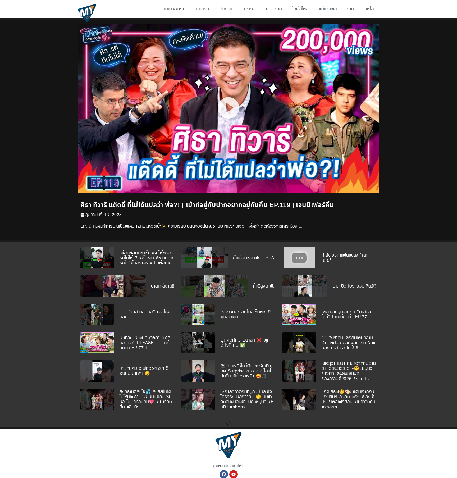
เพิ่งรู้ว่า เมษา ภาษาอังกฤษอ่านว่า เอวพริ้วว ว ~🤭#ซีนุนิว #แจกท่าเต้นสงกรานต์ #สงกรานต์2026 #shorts (349, 371)
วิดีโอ (369, 8)
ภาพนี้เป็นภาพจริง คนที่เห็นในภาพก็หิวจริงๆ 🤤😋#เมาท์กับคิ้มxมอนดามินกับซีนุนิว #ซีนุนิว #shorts (146, 427)
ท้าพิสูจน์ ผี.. (264, 286)
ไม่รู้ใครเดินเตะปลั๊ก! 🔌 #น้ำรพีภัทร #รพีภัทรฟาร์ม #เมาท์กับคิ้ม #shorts (348, 456)
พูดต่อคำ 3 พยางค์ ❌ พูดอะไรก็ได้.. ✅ (245, 342)
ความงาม (274, 8)
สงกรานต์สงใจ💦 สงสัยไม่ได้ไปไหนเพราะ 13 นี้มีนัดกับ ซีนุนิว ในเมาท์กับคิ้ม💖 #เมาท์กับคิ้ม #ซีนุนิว (146, 399)
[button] (228, 108)
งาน (350, 8)
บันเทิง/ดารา (173, 8)
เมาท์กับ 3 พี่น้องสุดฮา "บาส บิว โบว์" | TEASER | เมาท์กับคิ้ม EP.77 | (145, 342)
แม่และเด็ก (328, 8)
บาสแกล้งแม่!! (163, 286)
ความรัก (202, 8)
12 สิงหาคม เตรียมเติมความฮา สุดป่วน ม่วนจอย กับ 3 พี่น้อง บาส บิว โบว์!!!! (348, 342)
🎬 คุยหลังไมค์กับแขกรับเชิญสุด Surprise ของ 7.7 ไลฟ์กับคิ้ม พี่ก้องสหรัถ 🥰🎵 (247, 371)
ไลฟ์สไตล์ (300, 8)
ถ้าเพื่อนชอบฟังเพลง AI (254, 257)
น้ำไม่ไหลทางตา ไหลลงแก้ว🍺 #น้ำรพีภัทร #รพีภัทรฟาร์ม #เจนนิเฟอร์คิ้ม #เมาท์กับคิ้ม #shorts (347, 427)
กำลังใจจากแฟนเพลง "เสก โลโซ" (345, 258)
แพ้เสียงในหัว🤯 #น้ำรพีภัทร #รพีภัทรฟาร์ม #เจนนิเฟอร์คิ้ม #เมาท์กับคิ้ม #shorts (248, 427)
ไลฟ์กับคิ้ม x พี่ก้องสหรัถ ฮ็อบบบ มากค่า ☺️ (144, 371)
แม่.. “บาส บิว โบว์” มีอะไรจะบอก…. (146, 314)
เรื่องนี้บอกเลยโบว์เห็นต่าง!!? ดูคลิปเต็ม (246, 314)
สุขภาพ (226, 8)
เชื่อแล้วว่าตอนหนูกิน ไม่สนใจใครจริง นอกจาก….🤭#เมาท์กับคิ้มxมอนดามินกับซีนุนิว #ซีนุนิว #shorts (247, 399)
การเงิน (249, 8)
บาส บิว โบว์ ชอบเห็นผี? (355, 286)
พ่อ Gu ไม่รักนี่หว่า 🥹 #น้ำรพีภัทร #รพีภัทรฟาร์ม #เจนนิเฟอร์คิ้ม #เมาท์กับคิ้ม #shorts (248, 456)
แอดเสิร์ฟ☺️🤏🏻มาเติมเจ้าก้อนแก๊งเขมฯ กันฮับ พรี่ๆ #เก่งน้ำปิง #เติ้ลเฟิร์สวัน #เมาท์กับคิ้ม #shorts (348, 399)
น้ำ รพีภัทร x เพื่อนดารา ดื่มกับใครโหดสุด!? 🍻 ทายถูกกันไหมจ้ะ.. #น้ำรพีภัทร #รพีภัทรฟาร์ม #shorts (147, 456)
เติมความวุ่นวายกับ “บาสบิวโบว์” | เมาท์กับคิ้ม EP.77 (346, 314)
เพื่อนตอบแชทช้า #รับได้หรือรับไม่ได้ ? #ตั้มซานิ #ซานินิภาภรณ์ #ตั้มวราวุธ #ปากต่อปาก (147, 257)
